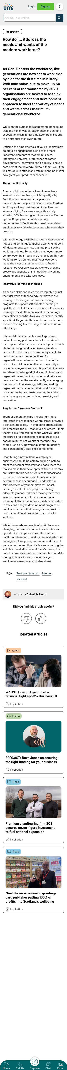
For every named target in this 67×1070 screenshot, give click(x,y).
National (21, 579)
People (46, 573)
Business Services (27, 573)
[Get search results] (59, 18)
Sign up (45, 6)
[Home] (11, 6)
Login (31, 6)
